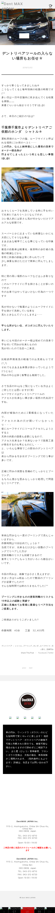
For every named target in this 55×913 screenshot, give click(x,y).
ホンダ (36, 646)
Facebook (42, 653)
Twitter (51, 653)
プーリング (27, 646)
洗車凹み (50, 649)
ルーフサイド (45, 646)
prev (24, 668)
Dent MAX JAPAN (28, 897)
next (31, 668)
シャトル (18, 646)
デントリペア (7, 646)
